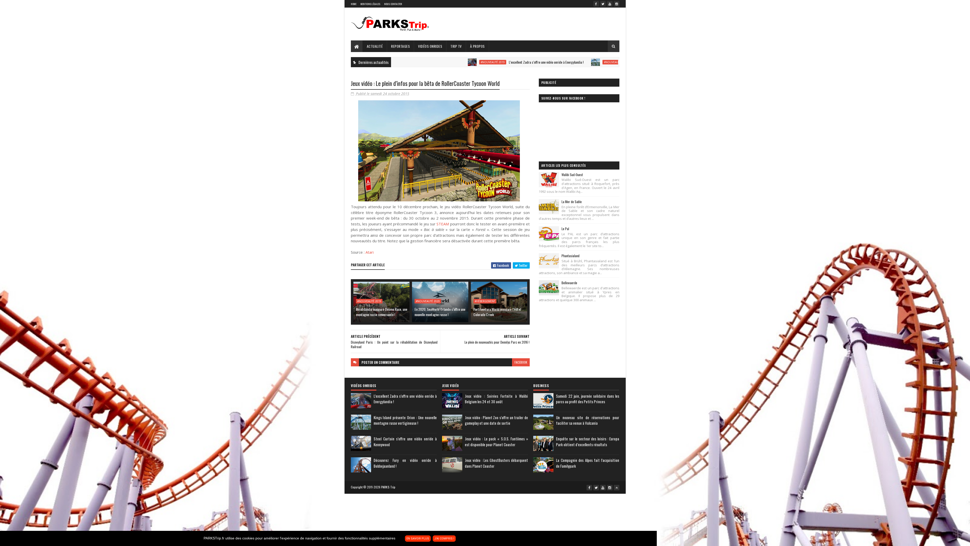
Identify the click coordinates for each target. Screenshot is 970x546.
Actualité (375, 46)
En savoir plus (417, 538)
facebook (521, 362)
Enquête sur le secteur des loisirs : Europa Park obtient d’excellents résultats (587, 441)
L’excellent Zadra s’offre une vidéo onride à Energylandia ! (501, 62)
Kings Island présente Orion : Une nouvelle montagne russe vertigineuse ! (405, 420)
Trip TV (456, 46)
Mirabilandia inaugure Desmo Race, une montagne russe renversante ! (381, 311)
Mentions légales (370, 4)
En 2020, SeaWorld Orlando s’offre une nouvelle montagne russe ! (440, 311)
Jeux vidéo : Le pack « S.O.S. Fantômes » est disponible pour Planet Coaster (496, 441)
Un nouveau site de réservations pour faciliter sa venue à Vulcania (587, 420)
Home (354, 4)
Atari (370, 252)
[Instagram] (616, 4)
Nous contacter (393, 4)
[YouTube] (610, 4)
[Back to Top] (616, 487)
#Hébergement (485, 301)
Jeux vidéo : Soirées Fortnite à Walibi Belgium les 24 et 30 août (496, 399)
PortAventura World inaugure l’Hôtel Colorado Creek (497, 311)
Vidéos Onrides (430, 46)
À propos (477, 46)
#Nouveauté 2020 (571, 62)
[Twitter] (603, 4)
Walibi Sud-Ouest (572, 174)
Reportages (400, 46)
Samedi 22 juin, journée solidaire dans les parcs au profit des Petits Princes (587, 399)
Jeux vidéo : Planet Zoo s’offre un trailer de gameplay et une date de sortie (496, 420)
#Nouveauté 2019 (448, 62)
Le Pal (565, 228)
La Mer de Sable (572, 201)
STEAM (443, 223)
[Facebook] (596, 4)
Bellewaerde (569, 282)
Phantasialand (570, 255)
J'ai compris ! (444, 538)
